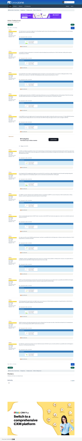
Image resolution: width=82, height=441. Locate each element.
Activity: (10, 380)
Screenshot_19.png (31, 247)
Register (67, 6)
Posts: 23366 (11, 33)
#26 (19, 264)
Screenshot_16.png (31, 183)
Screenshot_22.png (31, 311)
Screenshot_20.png (31, 268)
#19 (19, 100)
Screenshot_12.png (31, 83)
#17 (19, 58)
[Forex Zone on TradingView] (14, 439)
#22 (19, 179)
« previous (10, 24)
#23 (19, 200)
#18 (19, 79)
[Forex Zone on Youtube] (12, 439)
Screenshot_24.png (31, 353)
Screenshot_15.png (31, 162)
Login (72, 6)
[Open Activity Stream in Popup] (71, 380)
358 (13, 27)
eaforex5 (22, 46)
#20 (19, 122)
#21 (19, 146)
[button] (72, 28)
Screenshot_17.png (31, 204)
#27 (19, 285)
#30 (19, 349)
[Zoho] (41, 418)
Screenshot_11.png (31, 62)
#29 (19, 328)
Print (73, 27)
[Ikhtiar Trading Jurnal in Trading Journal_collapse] (73, 380)
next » (72, 24)
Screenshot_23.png (31, 332)
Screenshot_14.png (31, 126)
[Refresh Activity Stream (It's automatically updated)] (72, 380)
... (12, 27)
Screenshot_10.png (31, 41)
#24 (19, 221)
